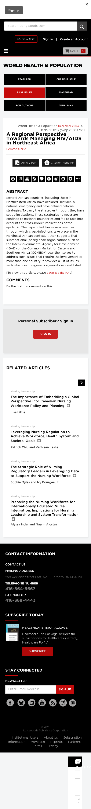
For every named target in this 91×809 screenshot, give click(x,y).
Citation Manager (62, 163)
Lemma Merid (16, 149)
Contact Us (15, 564)
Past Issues (24, 93)
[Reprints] (13, 179)
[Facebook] (10, 703)
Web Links (66, 106)
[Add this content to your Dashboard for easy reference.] (42, 179)
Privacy (52, 746)
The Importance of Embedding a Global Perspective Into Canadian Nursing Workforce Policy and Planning (45, 402)
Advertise (38, 741)
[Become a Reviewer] (20, 179)
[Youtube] (42, 703)
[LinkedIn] (32, 703)
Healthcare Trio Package (45, 628)
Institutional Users (25, 737)
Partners (74, 741)
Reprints (56, 741)
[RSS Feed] (53, 703)
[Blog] (63, 705)
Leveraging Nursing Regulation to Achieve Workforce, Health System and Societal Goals (45, 437)
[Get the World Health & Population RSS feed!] (35, 179)
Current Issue (66, 79)
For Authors (24, 106)
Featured (24, 79)
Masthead (66, 93)
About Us (51, 737)
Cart (76, 51)
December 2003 (69, 126)
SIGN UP (64, 689)
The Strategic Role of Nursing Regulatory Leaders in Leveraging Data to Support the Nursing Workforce (45, 472)
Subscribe (26, 39)
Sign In (45, 334)
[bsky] (21, 703)
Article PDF (29, 163)
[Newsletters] (73, 703)
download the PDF (58, 273)
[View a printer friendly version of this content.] (27, 179)
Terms (38, 746)
